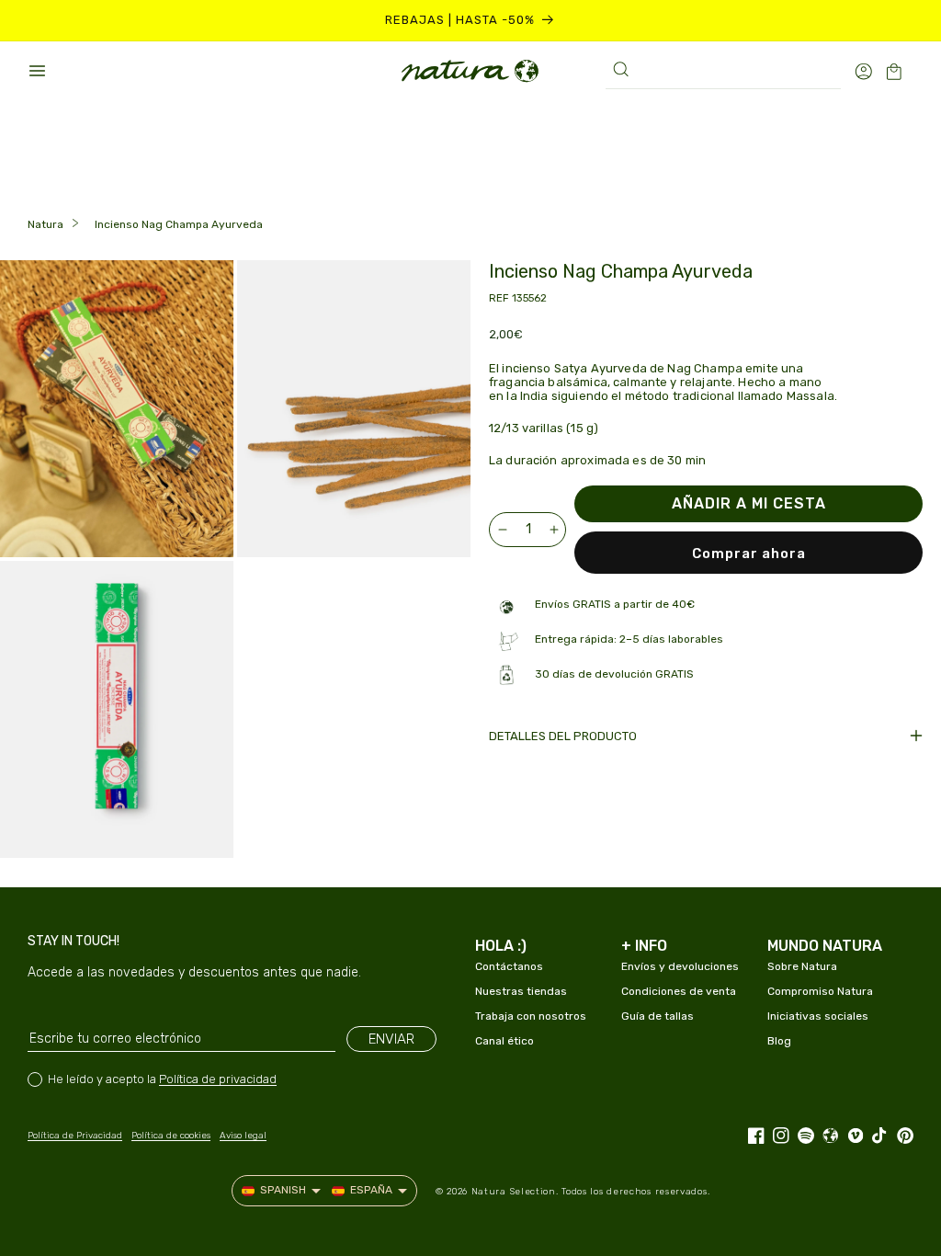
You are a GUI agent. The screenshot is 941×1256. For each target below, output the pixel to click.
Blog (779, 1040)
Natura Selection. (515, 1191)
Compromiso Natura (820, 991)
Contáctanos (509, 966)
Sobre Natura (802, 966)
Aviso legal (243, 1135)
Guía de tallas (657, 1016)
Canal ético (504, 1040)
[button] (37, 71)
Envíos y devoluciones (680, 966)
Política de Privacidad (75, 1135)
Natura (45, 224)
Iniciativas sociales (817, 1016)
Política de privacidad (218, 1079)
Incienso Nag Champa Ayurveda (179, 224)
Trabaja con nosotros (530, 1016)
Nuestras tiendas (521, 991)
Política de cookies (170, 1135)
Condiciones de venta (678, 991)
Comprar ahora (749, 553)
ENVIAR (391, 1039)
